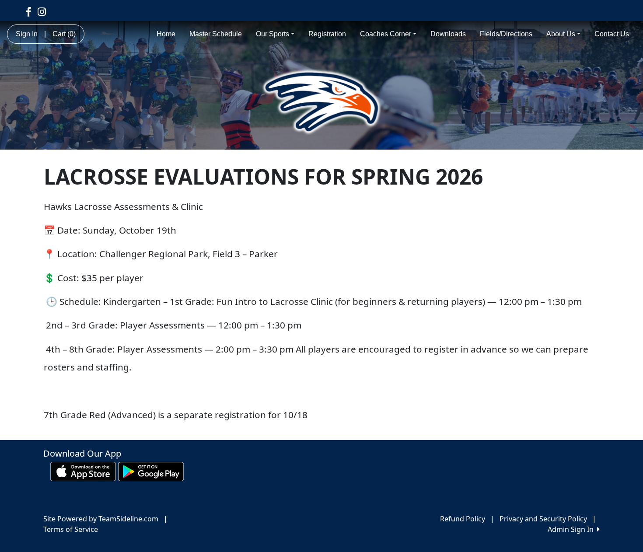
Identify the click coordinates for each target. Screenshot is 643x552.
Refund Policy (462, 519)
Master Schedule (215, 34)
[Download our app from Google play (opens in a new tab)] (151, 470)
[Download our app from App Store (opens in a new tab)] (83, 470)
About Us (560, 34)
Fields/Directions (506, 34)
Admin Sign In (572, 529)
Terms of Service (70, 529)
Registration (327, 34)
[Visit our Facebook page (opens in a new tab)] (28, 11)
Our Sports (272, 34)
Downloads (448, 34)
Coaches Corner (385, 34)
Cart (64, 34)
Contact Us (611, 34)
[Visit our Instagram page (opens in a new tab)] (42, 11)
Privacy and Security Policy (543, 519)
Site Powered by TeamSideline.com (100, 519)
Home (166, 34)
